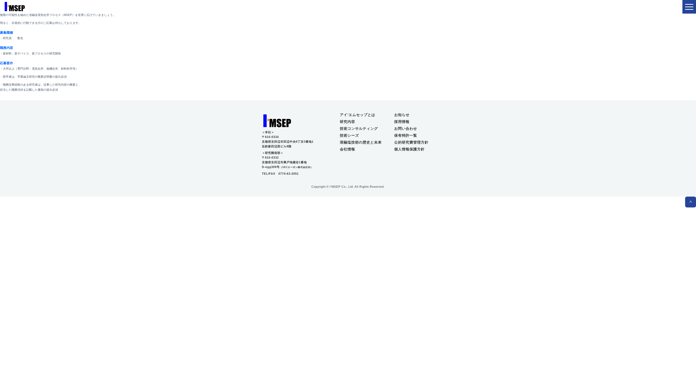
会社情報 (347, 149)
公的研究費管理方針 (411, 142)
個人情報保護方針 (409, 149)
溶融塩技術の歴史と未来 (360, 142)
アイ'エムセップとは (357, 115)
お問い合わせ (405, 128)
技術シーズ (349, 135)
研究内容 (347, 121)
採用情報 (401, 121)
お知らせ (401, 115)
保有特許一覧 (405, 135)
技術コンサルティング (359, 128)
